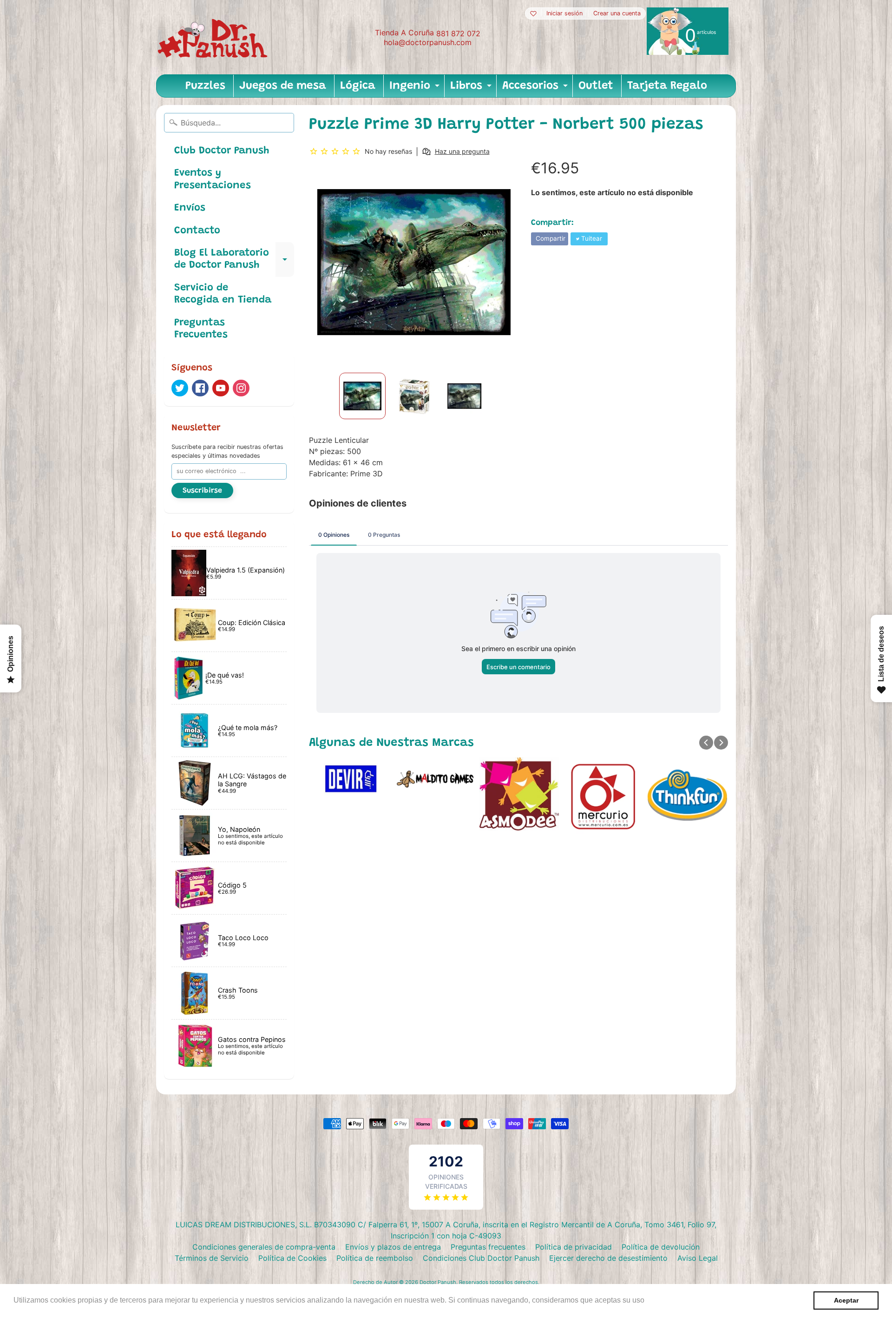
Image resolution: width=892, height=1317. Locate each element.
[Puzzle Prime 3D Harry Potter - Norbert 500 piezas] (362, 396)
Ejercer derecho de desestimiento (608, 1258)
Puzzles (205, 86)
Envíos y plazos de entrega (393, 1246)
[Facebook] (200, 388)
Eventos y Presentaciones (212, 179)
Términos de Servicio (212, 1258)
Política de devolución (661, 1246)
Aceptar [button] (846, 1300)
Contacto (197, 231)
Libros (472, 88)
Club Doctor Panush (221, 151)
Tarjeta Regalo (667, 86)
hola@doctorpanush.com (428, 42)
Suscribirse (202, 490)
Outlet (595, 86)
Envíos (189, 208)
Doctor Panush (438, 1282)
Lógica (357, 86)
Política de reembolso (374, 1258)
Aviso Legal (697, 1258)
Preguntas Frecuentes (201, 329)
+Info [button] (656, 1300)
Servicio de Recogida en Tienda (222, 294)
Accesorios (536, 88)
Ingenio (415, 88)
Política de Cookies (292, 1258)
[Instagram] (241, 388)
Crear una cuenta (617, 14)
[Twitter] (179, 388)
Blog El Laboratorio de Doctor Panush (234, 259)
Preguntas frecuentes (488, 1246)
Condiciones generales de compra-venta (263, 1246)
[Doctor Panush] (214, 37)
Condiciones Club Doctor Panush (481, 1258)
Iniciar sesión (564, 14)
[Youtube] (220, 388)
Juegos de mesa (282, 86)
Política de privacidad (573, 1246)
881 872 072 (458, 33)
